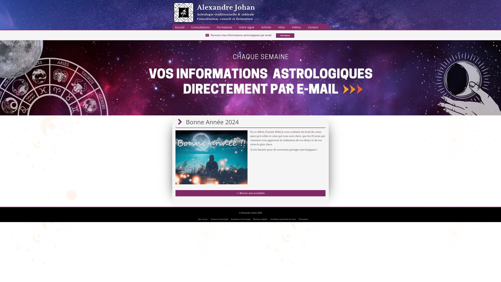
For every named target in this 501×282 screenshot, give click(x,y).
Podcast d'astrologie (219, 219)
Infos (281, 27)
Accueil (179, 27)
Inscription (285, 35)
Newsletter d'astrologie (240, 219)
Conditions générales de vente (283, 219)
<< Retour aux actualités (250, 193)
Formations (224, 27)
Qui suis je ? (203, 219)
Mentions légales (260, 219)
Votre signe (246, 27)
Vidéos (296, 27)
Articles (266, 27)
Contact (313, 27)
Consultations (200, 27)
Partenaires (303, 219)
